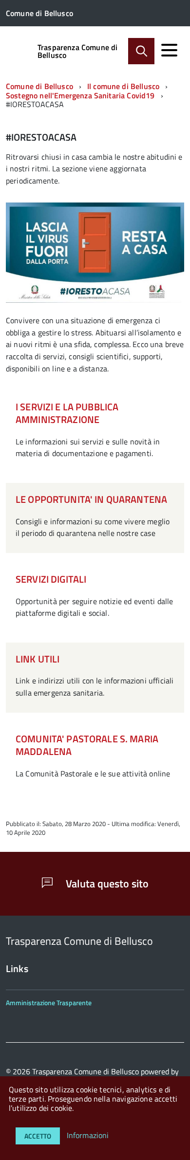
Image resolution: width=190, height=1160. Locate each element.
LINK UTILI (37, 658)
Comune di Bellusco (39, 86)
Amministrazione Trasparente (49, 1002)
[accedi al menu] (169, 50)
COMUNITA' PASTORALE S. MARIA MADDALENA (87, 745)
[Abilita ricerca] (141, 51)
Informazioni (88, 1135)
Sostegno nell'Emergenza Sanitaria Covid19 (80, 95)
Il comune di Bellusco (123, 86)
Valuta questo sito (106, 883)
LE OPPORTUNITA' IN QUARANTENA (91, 499)
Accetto (37, 1136)
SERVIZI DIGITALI (51, 579)
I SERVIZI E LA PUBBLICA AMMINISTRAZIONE (67, 413)
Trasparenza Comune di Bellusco (77, 51)
